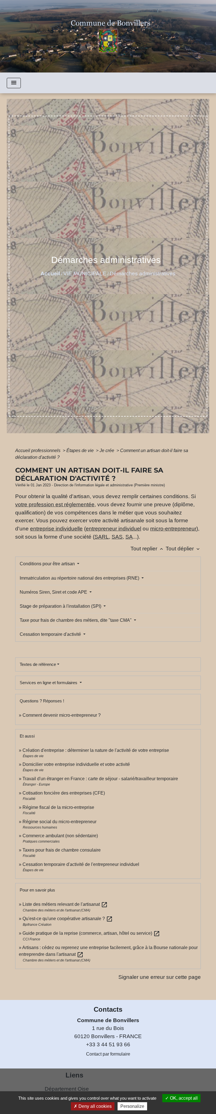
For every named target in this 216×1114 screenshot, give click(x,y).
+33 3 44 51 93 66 (108, 1044)
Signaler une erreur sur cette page (159, 977)
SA (129, 537)
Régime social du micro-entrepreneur (59, 821)
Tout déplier (183, 549)
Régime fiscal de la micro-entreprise (58, 807)
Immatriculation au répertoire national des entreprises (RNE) (80, 578)
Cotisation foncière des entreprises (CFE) (63, 793)
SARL (101, 537)
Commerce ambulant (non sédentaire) (60, 835)
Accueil (50, 273)
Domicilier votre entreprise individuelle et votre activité (76, 764)
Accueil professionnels (38, 450)
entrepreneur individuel (113, 529)
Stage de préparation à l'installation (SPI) (61, 606)
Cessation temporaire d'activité (51, 634)
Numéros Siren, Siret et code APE (54, 592)
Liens (74, 1075)
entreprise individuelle (56, 529)
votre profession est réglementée (54, 504)
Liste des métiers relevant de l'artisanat (65, 904)
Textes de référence (38, 664)
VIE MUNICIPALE (84, 273)
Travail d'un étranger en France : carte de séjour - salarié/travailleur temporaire (100, 778)
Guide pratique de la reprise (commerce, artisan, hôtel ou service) (91, 933)
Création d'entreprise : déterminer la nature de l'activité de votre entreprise (95, 750)
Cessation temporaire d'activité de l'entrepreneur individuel (80, 864)
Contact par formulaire (108, 1054)
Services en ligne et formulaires (49, 682)
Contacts (108, 1009)
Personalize (132, 1106)
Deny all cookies (94, 1106)
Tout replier (147, 549)
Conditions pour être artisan (48, 563)
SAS (117, 537)
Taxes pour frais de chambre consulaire (61, 850)
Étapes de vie (80, 450)
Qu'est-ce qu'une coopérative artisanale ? (67, 918)
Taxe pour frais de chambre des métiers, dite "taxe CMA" (76, 620)
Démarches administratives (143, 273)
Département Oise (67, 1089)
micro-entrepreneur (173, 529)
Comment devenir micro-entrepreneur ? (61, 715)
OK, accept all (183, 1098)
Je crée (107, 450)
